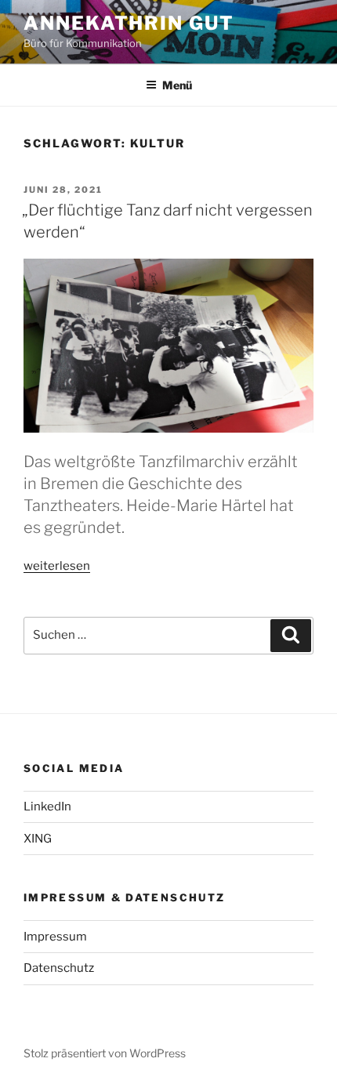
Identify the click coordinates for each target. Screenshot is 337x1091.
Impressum (55, 937)
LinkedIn (47, 806)
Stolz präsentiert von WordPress (105, 1053)
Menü (177, 85)
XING (38, 839)
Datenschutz (59, 968)
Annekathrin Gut (129, 23)
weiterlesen (57, 566)
